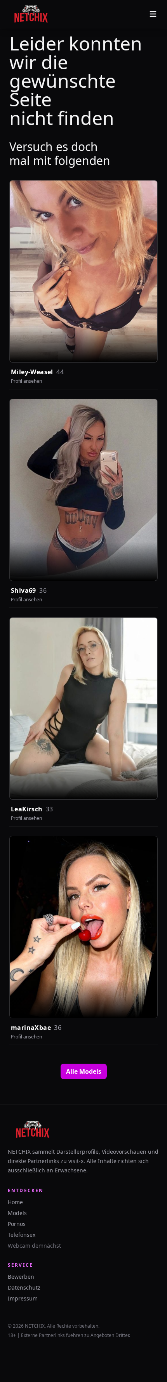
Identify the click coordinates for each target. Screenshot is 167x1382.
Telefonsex (21, 1234)
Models (17, 1213)
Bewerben (21, 1276)
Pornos (17, 1223)
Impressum (23, 1298)
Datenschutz (24, 1287)
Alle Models (83, 1071)
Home (15, 1202)
